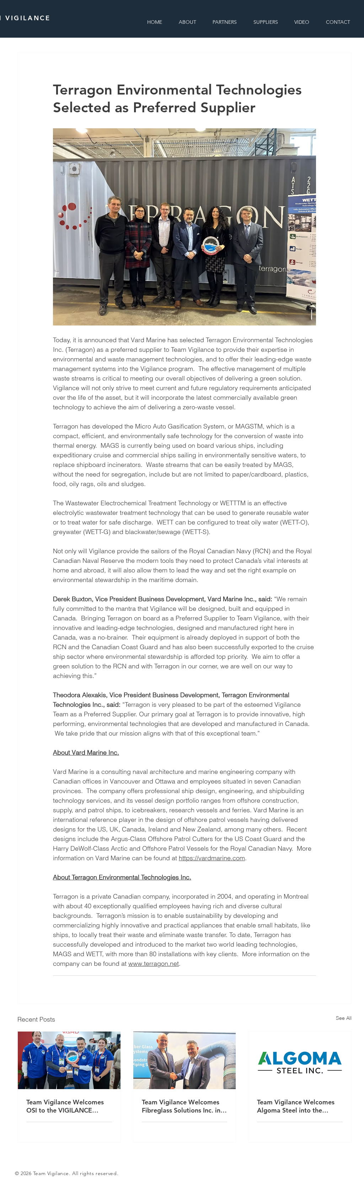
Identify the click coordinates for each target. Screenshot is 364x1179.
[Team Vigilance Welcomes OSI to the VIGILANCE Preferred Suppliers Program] (69, 1060)
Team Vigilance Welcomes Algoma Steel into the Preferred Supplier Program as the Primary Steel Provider (298, 1106)
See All (344, 1018)
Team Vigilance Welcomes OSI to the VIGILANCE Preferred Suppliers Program (68, 1106)
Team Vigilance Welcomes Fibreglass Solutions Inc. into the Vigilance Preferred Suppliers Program (184, 1106)
